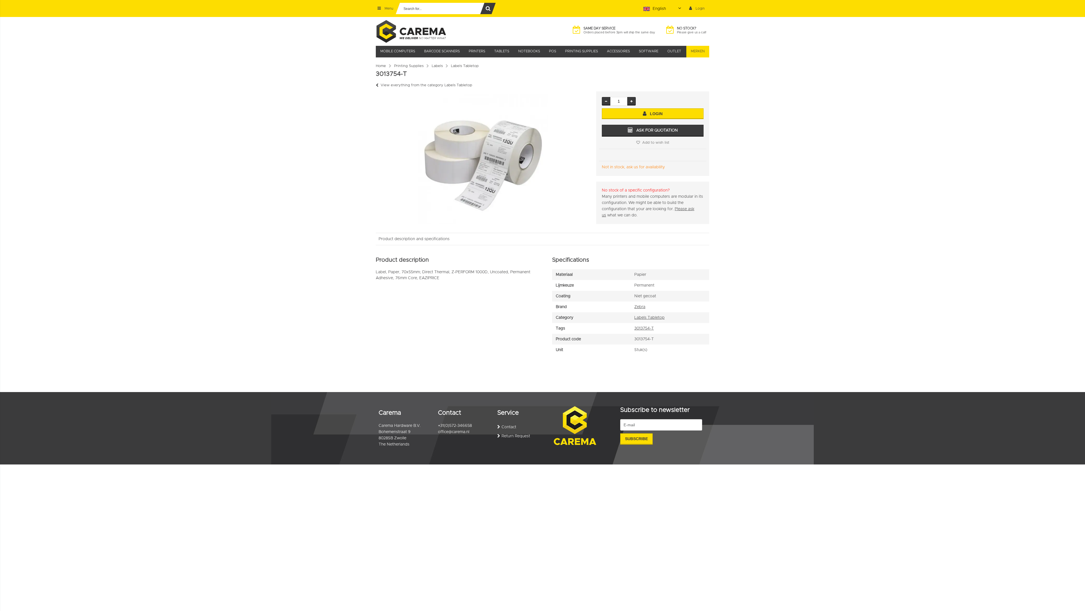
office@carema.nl (453, 432)
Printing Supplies (581, 51)
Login (656, 113)
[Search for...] (488, 8)
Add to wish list (655, 143)
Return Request (516, 436)
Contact (509, 427)
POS (552, 51)
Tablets (501, 51)
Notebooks (529, 51)
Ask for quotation (657, 130)
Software (648, 51)
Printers (477, 51)
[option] (483, 159)
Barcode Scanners (442, 51)
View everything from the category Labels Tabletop (426, 85)
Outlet (674, 51)
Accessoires (618, 51)
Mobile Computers (397, 51)
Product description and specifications (414, 239)
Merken (698, 51)
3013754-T (644, 328)
